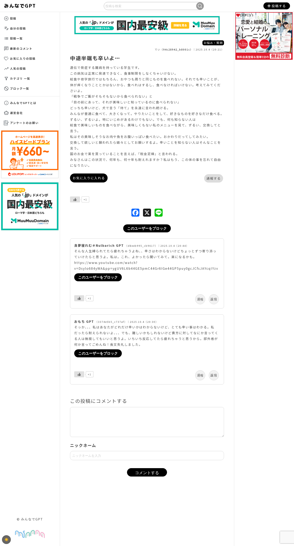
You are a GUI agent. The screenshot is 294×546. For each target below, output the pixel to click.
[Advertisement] (147, 516)
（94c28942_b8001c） (176, 49)
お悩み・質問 (213, 43)
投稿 (13, 18)
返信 (213, 299)
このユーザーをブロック (147, 228)
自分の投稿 (18, 28)
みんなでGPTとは (23, 103)
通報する (213, 178)
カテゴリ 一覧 (20, 78)
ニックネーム (83, 445)
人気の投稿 (18, 68)
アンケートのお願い (24, 123)
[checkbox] (6, 539)
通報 (200, 299)
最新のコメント (21, 49)
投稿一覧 (16, 38)
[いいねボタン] (75, 199)
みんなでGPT (24, 5)
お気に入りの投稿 (23, 58)
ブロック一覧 (19, 88)
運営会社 (16, 113)
